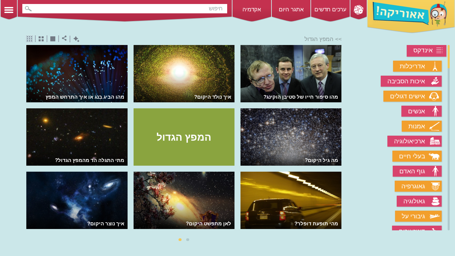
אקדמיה (251, 9)
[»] (337, 138)
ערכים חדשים (330, 9)
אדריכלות (412, 66)
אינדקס (423, 50)
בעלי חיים (412, 156)
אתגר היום (291, 9)
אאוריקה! (411, 16)
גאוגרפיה (413, 186)
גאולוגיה (414, 201)
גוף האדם (412, 171)
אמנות (416, 126)
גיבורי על (413, 216)
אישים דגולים (407, 96)
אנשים (416, 111)
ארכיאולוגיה (409, 141)
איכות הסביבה (406, 81)
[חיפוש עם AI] (75, 39)
